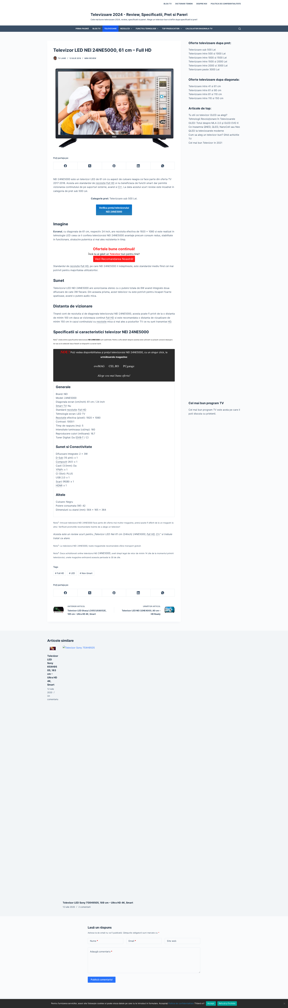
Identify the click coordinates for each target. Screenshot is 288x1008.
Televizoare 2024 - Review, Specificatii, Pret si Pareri (139, 14)
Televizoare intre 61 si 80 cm (205, 90)
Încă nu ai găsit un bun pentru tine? (114, 253)
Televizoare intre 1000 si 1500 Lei (208, 57)
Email (132, 940)
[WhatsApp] (162, 166)
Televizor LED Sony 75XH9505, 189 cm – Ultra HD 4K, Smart (98, 902)
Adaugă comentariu (101, 951)
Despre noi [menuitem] (201, 4)
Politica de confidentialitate (181, 1003)
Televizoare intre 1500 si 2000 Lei (208, 61)
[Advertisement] (215, 273)
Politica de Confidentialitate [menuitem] (226, 4)
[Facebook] (65, 166)
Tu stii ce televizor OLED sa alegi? (208, 114)
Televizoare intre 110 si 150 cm (206, 98)
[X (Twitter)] (90, 166)
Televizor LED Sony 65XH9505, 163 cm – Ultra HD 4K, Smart (52, 670)
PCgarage (128, 366)
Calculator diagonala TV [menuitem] (199, 28)
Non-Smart (86, 573)
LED (72, 573)
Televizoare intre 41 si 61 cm (205, 86)
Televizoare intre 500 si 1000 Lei (207, 53)
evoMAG (99, 366)
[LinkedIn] (138, 166)
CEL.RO (114, 366)
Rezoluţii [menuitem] (125, 28)
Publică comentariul (101, 979)
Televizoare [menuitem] (110, 28)
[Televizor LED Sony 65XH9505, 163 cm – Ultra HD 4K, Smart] (52, 649)
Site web (171, 940)
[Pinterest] (114, 166)
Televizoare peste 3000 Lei (204, 69)
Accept (210, 1003)
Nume (94, 940)
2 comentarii (84, 907)
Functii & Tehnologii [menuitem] (146, 28)
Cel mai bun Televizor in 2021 (205, 142)
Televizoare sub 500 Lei (202, 49)
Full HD (59, 573)
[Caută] (239, 29)
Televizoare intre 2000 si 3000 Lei (208, 65)
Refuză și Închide (227, 1003)
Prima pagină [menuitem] (82, 28)
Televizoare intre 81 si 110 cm (205, 94)
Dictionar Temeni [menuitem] (184, 4)
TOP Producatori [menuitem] (170, 28)
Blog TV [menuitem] (168, 4)
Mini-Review (90, 58)
